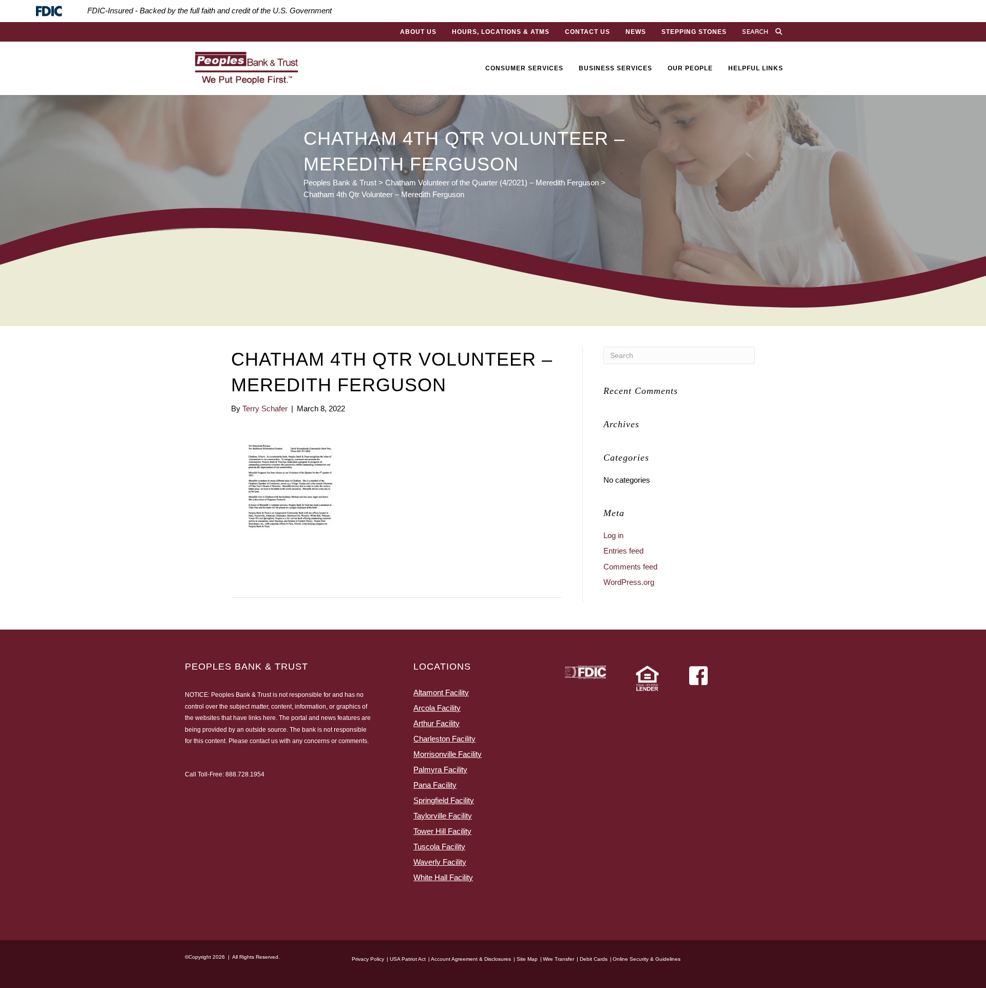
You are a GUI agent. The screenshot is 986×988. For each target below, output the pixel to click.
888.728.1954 (244, 774)
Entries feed (623, 550)
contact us (264, 741)
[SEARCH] (781, 32)
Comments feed (630, 566)
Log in (613, 535)
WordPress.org (628, 582)
